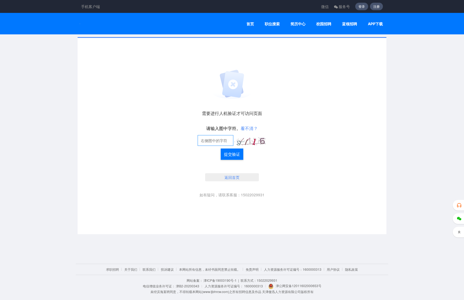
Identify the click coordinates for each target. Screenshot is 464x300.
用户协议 (333, 269)
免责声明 (252, 269)
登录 (361, 6)
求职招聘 (112, 269)
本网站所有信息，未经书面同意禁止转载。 (209, 269)
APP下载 (375, 23)
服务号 (344, 6)
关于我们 (130, 269)
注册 (376, 6)
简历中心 (298, 23)
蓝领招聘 (349, 23)
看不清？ (249, 128)
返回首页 (232, 177)
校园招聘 (323, 23)
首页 (250, 23)
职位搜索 (272, 23)
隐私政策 (351, 269)
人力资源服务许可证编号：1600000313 (292, 269)
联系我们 (149, 269)
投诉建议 (167, 269)
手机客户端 (90, 6)
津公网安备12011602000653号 (298, 285)
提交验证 (232, 154)
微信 (325, 6)
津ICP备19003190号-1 (220, 280)
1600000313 (253, 286)
